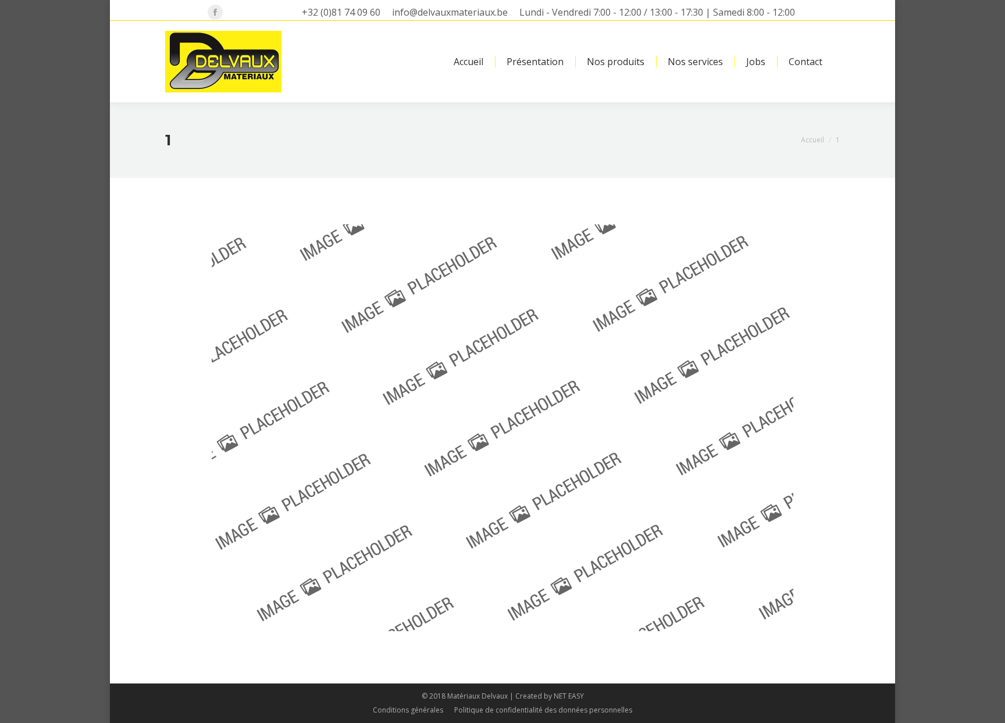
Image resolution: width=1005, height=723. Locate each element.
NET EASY (569, 696)
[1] (502, 427)
